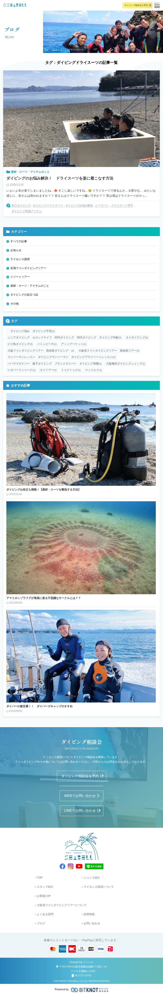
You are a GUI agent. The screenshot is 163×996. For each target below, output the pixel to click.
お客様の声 (44, 896)
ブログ (54, 49)
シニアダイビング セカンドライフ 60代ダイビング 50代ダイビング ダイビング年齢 (64, 337)
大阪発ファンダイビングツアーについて (62, 905)
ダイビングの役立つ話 (24, 294)
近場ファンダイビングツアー (28, 268)
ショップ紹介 (92, 877)
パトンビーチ (47, 344)
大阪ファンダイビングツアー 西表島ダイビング (41, 350)
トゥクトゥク (71, 370)
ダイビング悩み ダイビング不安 (31, 331)
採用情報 (89, 914)
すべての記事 (18, 241)
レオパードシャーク (21, 370)
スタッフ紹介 (45, 886)
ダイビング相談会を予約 (136, 5)
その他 (14, 303)
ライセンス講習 (20, 259)
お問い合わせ (92, 923)
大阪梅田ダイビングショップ (125, 363)
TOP (46, 49)
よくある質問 (45, 914)
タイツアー (48, 370)
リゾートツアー (20, 276)
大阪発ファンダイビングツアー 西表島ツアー (109, 350)
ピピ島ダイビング (20, 344)
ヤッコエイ (93, 370)
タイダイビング (137, 337)
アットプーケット (73, 344)
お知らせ (15, 250)
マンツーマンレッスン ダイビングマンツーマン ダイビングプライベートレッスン (61, 357)
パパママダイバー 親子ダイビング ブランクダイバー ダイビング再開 (55, 363)
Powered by (62, 989)
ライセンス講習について (99, 886)
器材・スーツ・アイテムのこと (29, 285)
